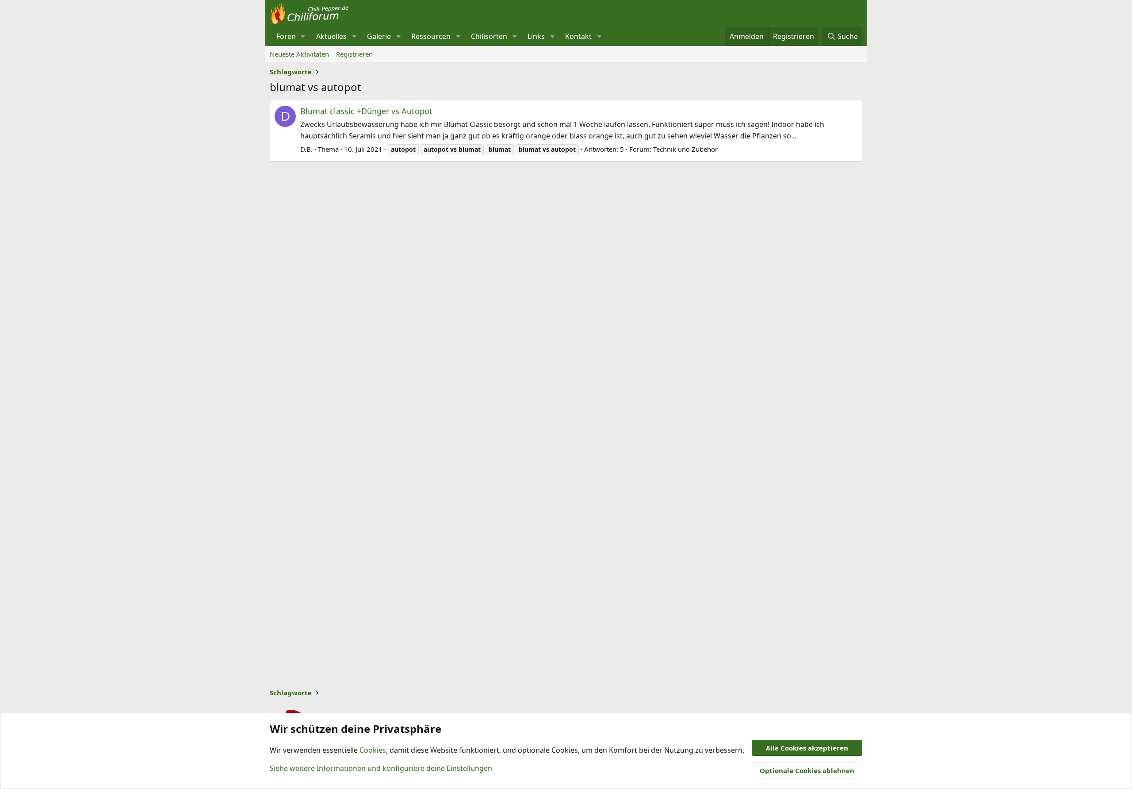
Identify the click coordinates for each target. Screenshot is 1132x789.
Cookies (372, 750)
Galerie (379, 36)
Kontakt (578, 36)
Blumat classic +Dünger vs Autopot (366, 111)
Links (536, 36)
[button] (303, 36)
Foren (286, 36)
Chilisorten (489, 36)
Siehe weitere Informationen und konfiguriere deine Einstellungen (381, 768)
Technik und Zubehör (685, 149)
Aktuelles (331, 36)
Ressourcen (431, 36)
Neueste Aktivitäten (299, 54)
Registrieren (354, 54)
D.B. (306, 149)
